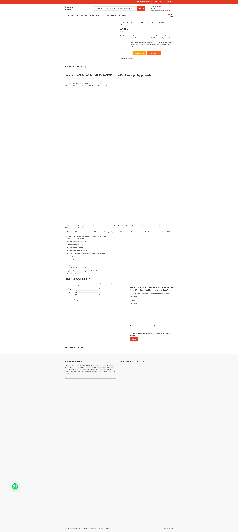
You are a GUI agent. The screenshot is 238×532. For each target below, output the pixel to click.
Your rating (133, 296)
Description (69, 67)
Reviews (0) (81, 67)
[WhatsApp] (15, 486)
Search (141, 8)
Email (155, 325)
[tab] (69, 66)
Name (132, 325)
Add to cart (139, 53)
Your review (134, 303)
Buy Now (154, 53)
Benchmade (70, 232)
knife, (118, 226)
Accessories (130, 58)
